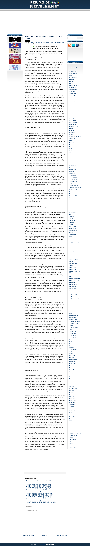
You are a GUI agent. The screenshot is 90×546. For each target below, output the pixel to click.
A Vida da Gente (72, 93)
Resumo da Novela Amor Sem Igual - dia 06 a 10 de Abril (39, 492)
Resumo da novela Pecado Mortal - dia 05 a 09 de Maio (38, 482)
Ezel (70, 214)
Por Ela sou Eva (72, 363)
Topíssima (71, 422)
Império (70, 236)
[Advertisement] (45, 24)
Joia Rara (71, 248)
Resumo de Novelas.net (41, 544)
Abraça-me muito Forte (74, 97)
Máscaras (71, 307)
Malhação (71, 265)
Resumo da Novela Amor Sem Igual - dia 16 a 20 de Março (39, 495)
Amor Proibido (72, 116)
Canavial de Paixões (73, 161)
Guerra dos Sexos (73, 230)
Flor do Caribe (72, 222)
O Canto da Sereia (73, 317)
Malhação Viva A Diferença (75, 280)
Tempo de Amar (72, 414)
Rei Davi (71, 384)
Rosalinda (71, 392)
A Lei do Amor (72, 79)
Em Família (71, 201)
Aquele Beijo (72, 132)
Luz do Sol (71, 261)
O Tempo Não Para (73, 337)
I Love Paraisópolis (73, 234)
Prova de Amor (72, 369)
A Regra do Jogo (72, 87)
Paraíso (70, 351)
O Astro (70, 313)
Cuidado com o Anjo (73, 185)
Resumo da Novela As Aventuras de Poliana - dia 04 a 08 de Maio (41, 502)
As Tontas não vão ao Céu (75, 136)
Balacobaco (71, 142)
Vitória (70, 441)
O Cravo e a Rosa (73, 319)
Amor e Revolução (73, 122)
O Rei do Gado (72, 331)
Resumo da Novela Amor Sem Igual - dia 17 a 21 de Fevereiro (40, 500)
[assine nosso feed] (69, 46)
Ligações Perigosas (73, 259)
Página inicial (45, 535)
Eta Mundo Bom (72, 212)
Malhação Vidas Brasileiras (75, 278)
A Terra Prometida (73, 89)
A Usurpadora (72, 91)
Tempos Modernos (73, 416)
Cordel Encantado (73, 181)
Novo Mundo (72, 311)
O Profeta (71, 325)
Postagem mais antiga (62, 535)
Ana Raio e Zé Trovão (74, 126)
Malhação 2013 (72, 267)
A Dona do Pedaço (73, 67)
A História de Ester (73, 77)
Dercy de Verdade (73, 193)
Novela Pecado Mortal (36, 42)
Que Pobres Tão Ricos (74, 375)
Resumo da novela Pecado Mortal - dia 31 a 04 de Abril (38, 487)
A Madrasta (71, 81)
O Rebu (70, 329)
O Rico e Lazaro (72, 333)
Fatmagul (71, 218)
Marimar (71, 290)
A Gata (70, 75)
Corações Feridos (73, 179)
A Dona (70, 65)
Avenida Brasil (72, 138)
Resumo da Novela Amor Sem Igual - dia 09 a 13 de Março (39, 496)
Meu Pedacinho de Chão (74, 298)
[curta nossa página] (77, 46)
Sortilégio (71, 412)
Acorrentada (71, 99)
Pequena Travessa (73, 359)
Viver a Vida (71, 443)
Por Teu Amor (72, 365)
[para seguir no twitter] (73, 46)
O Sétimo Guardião (73, 335)
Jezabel (70, 246)
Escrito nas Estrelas (73, 206)
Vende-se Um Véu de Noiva (75, 433)
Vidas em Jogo (72, 439)
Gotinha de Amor (72, 228)
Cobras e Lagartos (73, 175)
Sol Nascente (72, 410)
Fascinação (71, 216)
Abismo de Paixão (73, 95)
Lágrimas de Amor (73, 263)
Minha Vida (71, 303)
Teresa (70, 418)
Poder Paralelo (72, 361)
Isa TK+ (70, 240)
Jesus (70, 244)
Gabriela (71, 224)
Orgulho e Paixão (73, 341)
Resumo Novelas (61, 42)
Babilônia (71, 140)
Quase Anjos (72, 373)
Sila (70, 408)
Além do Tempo (72, 107)
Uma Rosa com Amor (73, 429)
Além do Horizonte (73, 105)
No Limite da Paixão (73, 309)
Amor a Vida (71, 118)
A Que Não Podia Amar (74, 85)
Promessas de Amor (73, 367)
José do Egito (72, 251)
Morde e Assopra (73, 305)
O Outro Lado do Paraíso (74, 321)
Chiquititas (71, 171)
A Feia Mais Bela (72, 71)
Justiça (70, 253)
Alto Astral (71, 103)
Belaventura (71, 146)
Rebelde (71, 380)
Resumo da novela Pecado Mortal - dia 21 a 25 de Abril (38, 484)
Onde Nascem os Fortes (74, 339)
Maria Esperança (73, 284)
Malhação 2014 (72, 269)
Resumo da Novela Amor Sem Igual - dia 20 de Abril (37, 489)
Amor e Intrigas (72, 120)
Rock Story (71, 390)
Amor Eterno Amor (73, 114)
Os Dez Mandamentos (74, 343)
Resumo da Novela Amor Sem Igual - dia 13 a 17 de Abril (39, 491)
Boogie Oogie (72, 150)
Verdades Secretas (73, 435)
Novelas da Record (45, 42)
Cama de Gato (72, 154)
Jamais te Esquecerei (74, 242)
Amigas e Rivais (72, 112)
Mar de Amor (72, 282)
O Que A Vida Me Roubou (74, 327)
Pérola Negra (72, 371)
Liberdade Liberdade (73, 257)
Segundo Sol (72, 404)
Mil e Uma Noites (73, 300)
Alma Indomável (72, 101)
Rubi (70, 394)
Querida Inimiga (72, 378)
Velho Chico (71, 431)
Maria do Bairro (72, 288)
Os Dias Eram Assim (73, 349)
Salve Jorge (71, 396)
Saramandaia (72, 402)
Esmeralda (71, 208)
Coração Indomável (73, 177)
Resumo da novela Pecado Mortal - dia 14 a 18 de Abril (38, 485)
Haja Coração (72, 232)
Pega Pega (71, 357)
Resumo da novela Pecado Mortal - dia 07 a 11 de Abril (38, 486)
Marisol (70, 292)
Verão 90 (71, 437)
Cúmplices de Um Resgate (75, 187)
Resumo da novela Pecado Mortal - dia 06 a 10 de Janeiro (43, 37)
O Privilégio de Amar (73, 323)
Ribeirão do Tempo (73, 388)
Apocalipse (71, 130)
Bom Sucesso (72, 148)
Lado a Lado (72, 255)
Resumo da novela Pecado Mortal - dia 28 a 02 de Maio (38, 483)
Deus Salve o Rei (73, 195)
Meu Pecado (72, 296)
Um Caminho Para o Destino (75, 427)
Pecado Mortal (53, 42)
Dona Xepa (71, 199)
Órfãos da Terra (72, 447)
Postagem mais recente (28, 535)
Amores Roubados (73, 124)
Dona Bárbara (72, 197)
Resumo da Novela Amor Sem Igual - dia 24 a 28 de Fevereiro (40, 498)
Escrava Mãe (72, 204)
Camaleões (71, 157)
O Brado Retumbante (73, 315)
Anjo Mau (71, 128)
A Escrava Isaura (72, 69)
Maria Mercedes (72, 286)
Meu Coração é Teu (73, 294)
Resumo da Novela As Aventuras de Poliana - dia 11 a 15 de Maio (40, 501)
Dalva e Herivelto (73, 191)
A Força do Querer (73, 73)
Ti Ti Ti (70, 420)
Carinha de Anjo (72, 165)
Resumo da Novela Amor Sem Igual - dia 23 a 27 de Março (39, 494)
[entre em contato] (80, 46)
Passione (71, 353)
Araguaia (71, 134)
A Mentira (71, 83)
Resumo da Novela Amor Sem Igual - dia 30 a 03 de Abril (39, 493)
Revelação (71, 386)
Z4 (69, 445)
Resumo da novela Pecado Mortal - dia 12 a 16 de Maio (38, 480)
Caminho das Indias (73, 159)
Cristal (70, 183)
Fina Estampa (72, 220)
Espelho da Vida (72, 210)
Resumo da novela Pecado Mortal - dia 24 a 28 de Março (39, 488)
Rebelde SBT (72, 382)
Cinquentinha (72, 173)
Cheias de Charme (73, 169)
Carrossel (71, 167)
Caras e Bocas (72, 163)
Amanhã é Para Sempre (74, 110)
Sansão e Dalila (72, 400)
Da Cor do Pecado (73, 189)
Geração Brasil (72, 226)
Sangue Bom (72, 398)
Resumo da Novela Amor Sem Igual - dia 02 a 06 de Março (39, 497)
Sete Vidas (71, 406)
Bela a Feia (71, 144)
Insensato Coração (73, 238)
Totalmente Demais (73, 425)
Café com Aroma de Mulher (75, 152)
